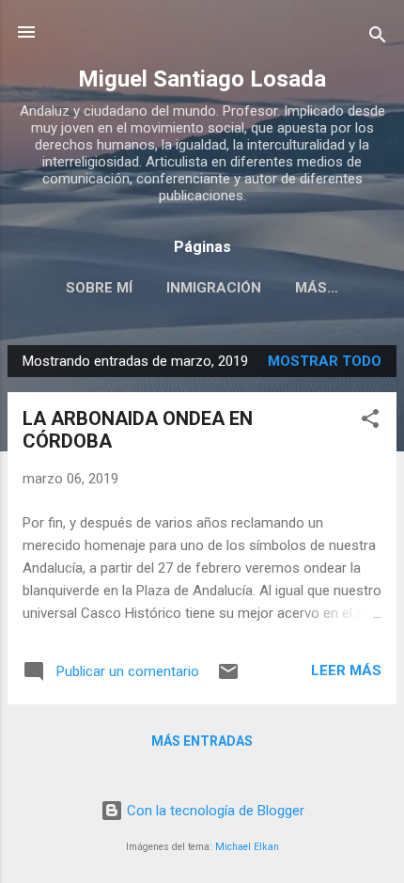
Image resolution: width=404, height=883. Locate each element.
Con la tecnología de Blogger (213, 810)
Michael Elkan (247, 847)
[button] (370, 421)
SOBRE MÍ (99, 287)
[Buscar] (377, 38)
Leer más (346, 670)
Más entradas (202, 741)
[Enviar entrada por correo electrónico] (228, 678)
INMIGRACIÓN (213, 287)
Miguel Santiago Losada (202, 79)
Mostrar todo (324, 361)
